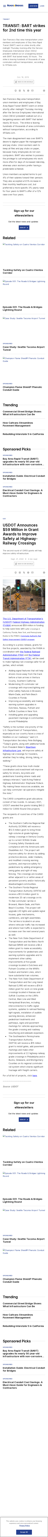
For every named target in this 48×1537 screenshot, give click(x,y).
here (35, 1075)
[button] (4, 6)
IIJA (4, 519)
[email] (32, 90)
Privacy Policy (24, 1526)
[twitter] (24, 90)
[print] (44, 90)
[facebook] (15, 90)
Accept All (24, 1532)
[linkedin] (20, 90)
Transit (6, 19)
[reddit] (28, 90)
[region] (24, 1527)
